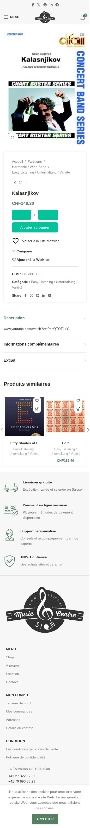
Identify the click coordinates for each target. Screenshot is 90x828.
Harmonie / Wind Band (29, 167)
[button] (78, 409)
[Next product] (26, 183)
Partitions (35, 161)
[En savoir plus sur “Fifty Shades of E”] (37, 409)
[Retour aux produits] (21, 183)
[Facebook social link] (33, 5)
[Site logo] (45, 17)
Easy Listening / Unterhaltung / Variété (41, 172)
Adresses (13, 720)
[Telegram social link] (57, 5)
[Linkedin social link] (51, 5)
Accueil (17, 161)
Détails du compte (19, 728)
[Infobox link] (45, 487)
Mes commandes (19, 711)
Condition (15, 741)
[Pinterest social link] (45, 5)
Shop (10, 657)
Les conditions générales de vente (32, 749)
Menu (11, 649)
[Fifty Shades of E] (24, 416)
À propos (13, 665)
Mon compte (17, 695)
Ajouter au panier (34, 227)
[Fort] (65, 416)
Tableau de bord (18, 703)
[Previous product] (15, 183)
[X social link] (39, 5)
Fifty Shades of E (24, 443)
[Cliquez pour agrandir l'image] (12, 137)
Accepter (45, 819)
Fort (65, 443)
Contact (12, 682)
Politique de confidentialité (26, 757)
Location (12, 674)
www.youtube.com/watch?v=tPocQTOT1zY (36, 329)
